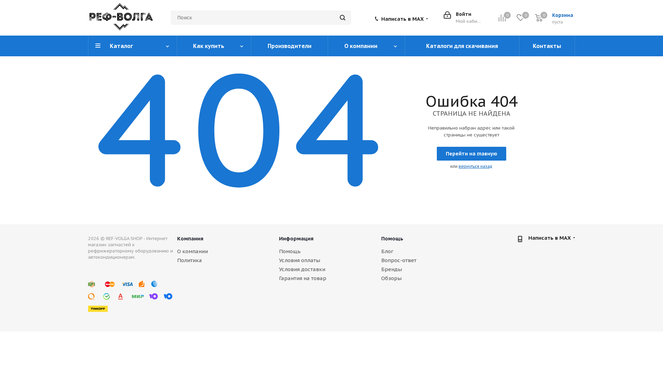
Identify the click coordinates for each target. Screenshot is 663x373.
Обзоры (391, 278)
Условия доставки (302, 269)
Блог (387, 251)
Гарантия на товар (302, 278)
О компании (192, 251)
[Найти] (342, 18)
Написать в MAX (402, 19)
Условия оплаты (299, 260)
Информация (296, 238)
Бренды (391, 269)
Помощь (290, 251)
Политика (189, 260)
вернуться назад (475, 166)
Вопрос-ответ (398, 260)
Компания (190, 238)
